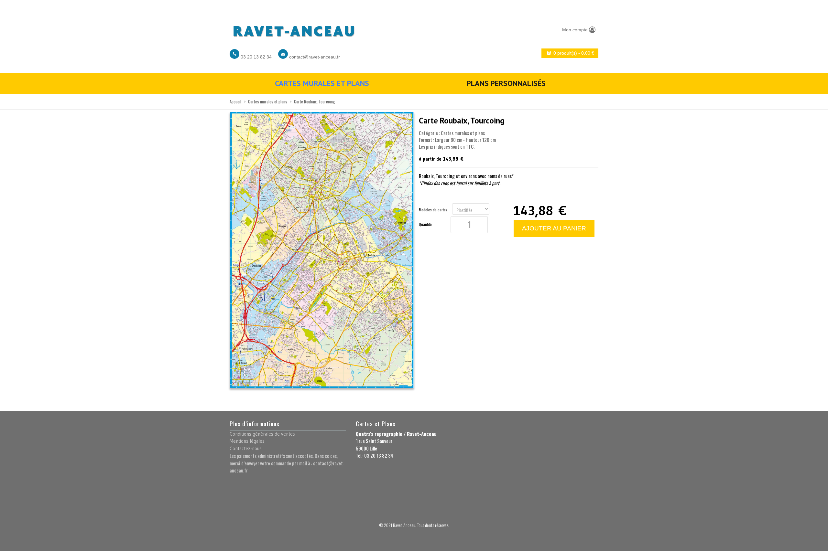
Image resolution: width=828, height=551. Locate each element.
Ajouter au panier (554, 228)
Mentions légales (247, 441)
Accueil (235, 101)
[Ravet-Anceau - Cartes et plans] (293, 29)
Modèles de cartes (433, 210)
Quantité (425, 224)
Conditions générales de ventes (262, 434)
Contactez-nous (246, 448)
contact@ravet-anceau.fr (314, 56)
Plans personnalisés (506, 83)
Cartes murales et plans (322, 83)
